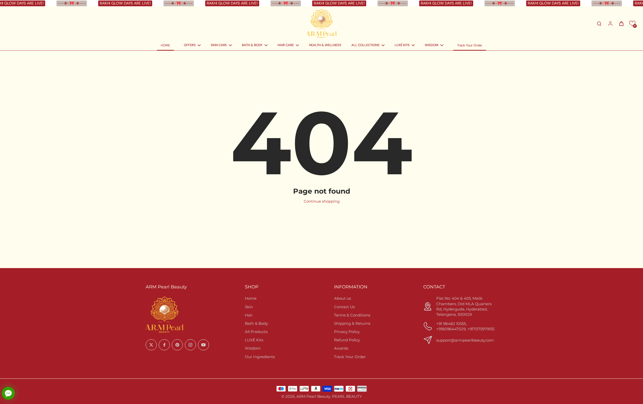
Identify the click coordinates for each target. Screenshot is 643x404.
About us (342, 298)
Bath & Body (256, 323)
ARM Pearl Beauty (313, 396)
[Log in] (610, 23)
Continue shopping (322, 201)
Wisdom (253, 348)
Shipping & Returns (352, 323)
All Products (256, 331)
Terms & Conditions (352, 315)
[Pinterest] (177, 344)
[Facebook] (164, 344)
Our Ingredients (260, 356)
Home (250, 298)
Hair (249, 315)
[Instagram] (190, 344)
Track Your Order (350, 356)
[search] (599, 23)
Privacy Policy (347, 331)
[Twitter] (151, 344)
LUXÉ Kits (254, 340)
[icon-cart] (621, 23)
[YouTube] (203, 344)
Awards (341, 348)
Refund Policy (347, 340)
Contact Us (344, 306)
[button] (632, 23)
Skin (249, 306)
